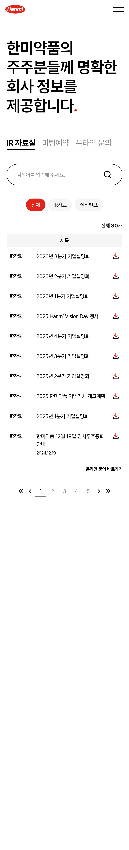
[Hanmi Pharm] (15, 9)
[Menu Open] (118, 9)
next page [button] (99, 491)
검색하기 (107, 174)
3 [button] (64, 491)
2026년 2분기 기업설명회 (62, 276)
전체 (35, 205)
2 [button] (52, 491)
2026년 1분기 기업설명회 (62, 296)
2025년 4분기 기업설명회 (63, 336)
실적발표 (89, 205)
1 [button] (40, 491)
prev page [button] (30, 491)
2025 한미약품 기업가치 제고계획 (70, 396)
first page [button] (21, 491)
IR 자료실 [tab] (21, 143)
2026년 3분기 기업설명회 (63, 256)
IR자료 (60, 205)
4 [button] (76, 491)
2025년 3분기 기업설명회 (63, 356)
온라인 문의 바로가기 (104, 469)
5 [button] (88, 491)
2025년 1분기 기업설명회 (62, 416)
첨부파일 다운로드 (115, 256)
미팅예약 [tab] (55, 143)
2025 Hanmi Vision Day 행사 (67, 316)
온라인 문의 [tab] (93, 143)
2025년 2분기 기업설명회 (62, 376)
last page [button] (108, 491)
